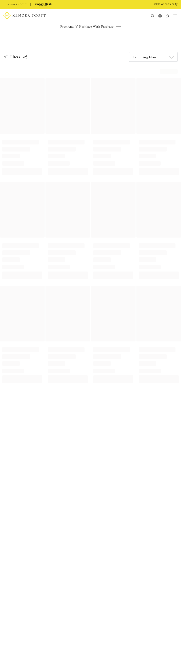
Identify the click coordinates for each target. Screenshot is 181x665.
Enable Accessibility (165, 4)
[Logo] (24, 15)
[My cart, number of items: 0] (167, 15)
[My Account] (160, 15)
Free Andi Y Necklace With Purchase (87, 26)
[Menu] (175, 15)
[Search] (152, 15)
